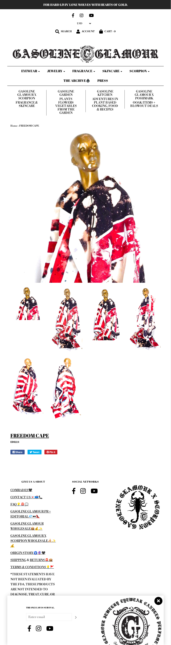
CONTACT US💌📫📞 (26, 497)
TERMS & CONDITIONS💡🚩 (32, 567)
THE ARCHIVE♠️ (76, 80)
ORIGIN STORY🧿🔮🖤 (27, 553)
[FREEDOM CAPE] (26, 303)
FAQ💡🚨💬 (19, 504)
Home (14, 125)
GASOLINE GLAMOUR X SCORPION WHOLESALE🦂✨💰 (33, 541)
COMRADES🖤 (21, 490)
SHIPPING (18, 560)
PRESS (102, 80)
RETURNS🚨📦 (41, 560)
